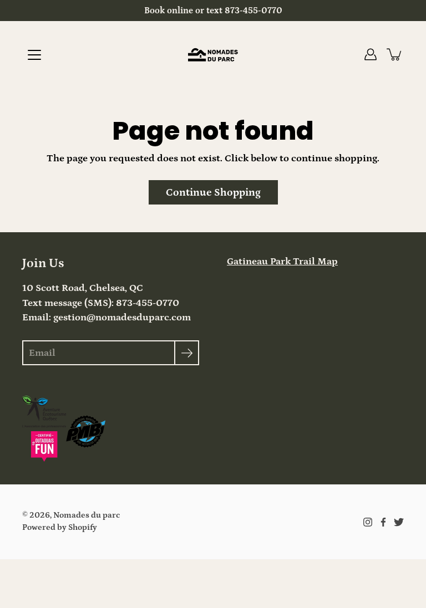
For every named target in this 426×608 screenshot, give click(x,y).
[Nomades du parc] (213, 54)
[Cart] (395, 54)
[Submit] (186, 352)
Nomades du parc (86, 515)
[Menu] (34, 55)
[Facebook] (383, 522)
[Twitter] (399, 522)
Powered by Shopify (59, 527)
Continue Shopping (213, 192)
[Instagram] (368, 522)
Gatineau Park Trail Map (282, 261)
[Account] (370, 54)
